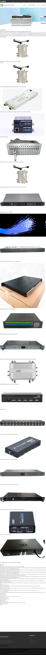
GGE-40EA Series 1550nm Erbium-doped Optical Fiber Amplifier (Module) (15, 111)
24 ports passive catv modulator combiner (9, 434)
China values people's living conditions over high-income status (12, 566)
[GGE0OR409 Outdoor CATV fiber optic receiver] (22, 371)
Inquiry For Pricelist (4, 645)
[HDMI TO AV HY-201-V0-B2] (22, 522)
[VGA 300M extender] (22, 124)
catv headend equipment (16, 33)
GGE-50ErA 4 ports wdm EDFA (6, 212)
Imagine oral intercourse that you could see (9, 484)
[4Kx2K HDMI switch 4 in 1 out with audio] (22, 447)
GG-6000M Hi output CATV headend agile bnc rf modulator (12, 509)
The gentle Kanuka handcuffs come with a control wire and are (13, 187)
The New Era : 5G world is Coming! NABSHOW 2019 (9, 573)
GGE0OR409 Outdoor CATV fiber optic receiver (9, 384)
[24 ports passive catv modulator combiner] (22, 422)
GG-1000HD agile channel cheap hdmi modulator (10, 562)
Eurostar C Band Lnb (12, 653)
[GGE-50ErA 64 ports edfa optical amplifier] (22, 321)
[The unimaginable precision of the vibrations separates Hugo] (22, 74)
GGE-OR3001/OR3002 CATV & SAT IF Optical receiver (9, 577)
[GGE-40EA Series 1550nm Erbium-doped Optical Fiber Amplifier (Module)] (22, 99)
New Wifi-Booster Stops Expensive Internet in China (9, 571)
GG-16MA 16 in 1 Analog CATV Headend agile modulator (12, 162)
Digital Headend (2, 600)
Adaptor (1, 604)
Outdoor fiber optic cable (4, 601)
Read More (2, 62)
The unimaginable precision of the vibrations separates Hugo (13, 86)
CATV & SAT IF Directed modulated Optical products (9, 568)
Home (24, 5)
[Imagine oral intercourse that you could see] (22, 472)
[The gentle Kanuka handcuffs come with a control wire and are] (22, 174)
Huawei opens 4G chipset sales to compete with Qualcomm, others (12, 575)
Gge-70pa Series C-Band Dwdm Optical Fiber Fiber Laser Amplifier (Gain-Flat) (12, 602)
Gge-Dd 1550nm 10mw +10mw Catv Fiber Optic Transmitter (10, 596)
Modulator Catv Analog (4, 597)
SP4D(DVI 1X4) (3, 409)
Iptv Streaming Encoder (4, 603)
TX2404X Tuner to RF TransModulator (8, 309)
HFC (38, 5)
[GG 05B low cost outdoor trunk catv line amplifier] (22, 48)
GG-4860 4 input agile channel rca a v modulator (10, 261)
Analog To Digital (3, 594)
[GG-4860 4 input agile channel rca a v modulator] (22, 249)
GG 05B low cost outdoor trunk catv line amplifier (10, 61)
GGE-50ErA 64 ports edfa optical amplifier (8, 334)
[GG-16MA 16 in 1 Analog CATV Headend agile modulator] (22, 149)
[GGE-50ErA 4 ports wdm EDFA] (22, 199)
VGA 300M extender (4, 137)
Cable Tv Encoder (3, 595)
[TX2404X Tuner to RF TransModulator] (22, 285)
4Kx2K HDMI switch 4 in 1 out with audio (8, 459)
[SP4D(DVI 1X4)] (22, 396)
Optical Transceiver (24, 33)
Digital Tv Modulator (3, 599)
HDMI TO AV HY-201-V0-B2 (5, 534)
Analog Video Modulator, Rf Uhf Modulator (23, 653)
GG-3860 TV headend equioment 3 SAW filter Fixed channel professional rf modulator (18, 359)
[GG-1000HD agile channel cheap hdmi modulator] (22, 548)
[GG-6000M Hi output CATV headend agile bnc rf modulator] (22, 497)
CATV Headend (31, 5)
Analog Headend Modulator (4, 598)
